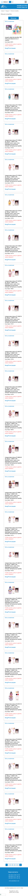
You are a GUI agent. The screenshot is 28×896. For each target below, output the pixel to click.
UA (12, 2)
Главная (2, 10)
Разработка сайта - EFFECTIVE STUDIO (14, 891)
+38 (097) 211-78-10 (22, 5)
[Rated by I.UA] (3, 895)
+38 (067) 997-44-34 (14, 878)
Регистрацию (12, 48)
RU (10, 2)
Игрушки (7, 10)
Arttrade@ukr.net (14, 881)
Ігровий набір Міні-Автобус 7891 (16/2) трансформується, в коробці (13, 39)
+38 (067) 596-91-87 (22, 7)
